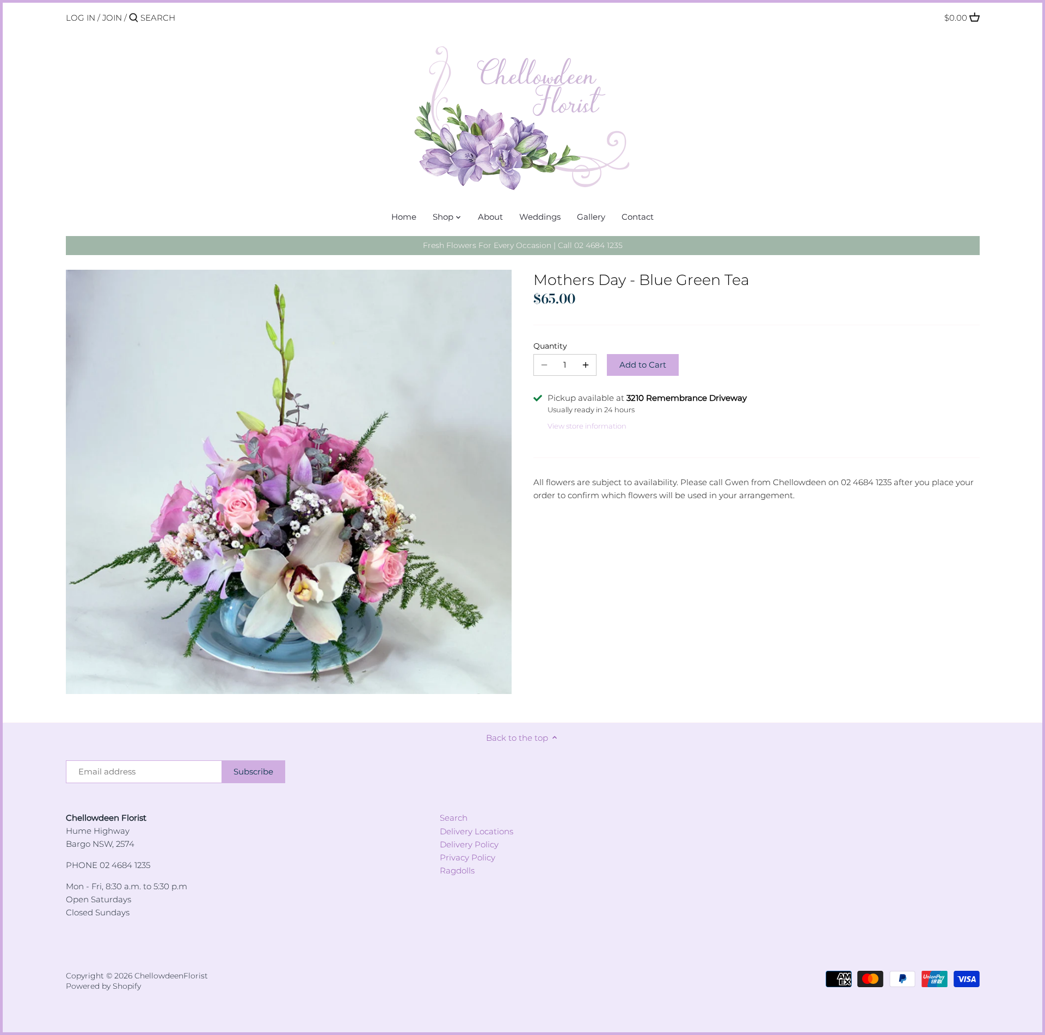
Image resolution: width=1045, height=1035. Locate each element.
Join (112, 18)
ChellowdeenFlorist (171, 975)
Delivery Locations (476, 831)
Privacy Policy (467, 857)
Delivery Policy (469, 844)
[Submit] (133, 18)
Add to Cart (642, 365)
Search (454, 818)
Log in (80, 18)
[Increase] (585, 365)
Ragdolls (457, 870)
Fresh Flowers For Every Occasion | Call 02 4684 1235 (523, 245)
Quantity (550, 346)
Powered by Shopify (103, 986)
